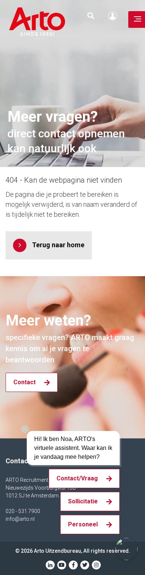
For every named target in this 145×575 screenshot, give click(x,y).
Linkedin (50, 565)
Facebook (73, 565)
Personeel (83, 524)
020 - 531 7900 (23, 511)
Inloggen (114, 16)
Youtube (61, 565)
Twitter (84, 565)
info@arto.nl (20, 519)
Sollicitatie (83, 501)
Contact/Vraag (77, 478)
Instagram (96, 565)
